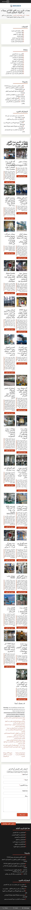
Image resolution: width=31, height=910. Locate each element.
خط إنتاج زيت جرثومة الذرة (17, 62)
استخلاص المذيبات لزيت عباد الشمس (14, 73)
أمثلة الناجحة (20, 36)
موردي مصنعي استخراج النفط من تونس (16, 740)
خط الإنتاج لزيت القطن (17, 66)
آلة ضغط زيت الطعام (18, 34)
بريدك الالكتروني (23, 785)
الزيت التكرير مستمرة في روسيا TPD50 (13, 86)
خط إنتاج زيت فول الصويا (17, 68)
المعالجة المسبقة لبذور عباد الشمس (14, 71)
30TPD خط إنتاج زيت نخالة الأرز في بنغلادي (16, 874)
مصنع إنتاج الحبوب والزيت (17, 41)
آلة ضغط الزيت (19, 32)
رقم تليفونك (25, 790)
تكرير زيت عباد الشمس (17, 54)
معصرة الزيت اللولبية (18, 64)
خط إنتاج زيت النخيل (18, 59)
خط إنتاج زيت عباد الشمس (17, 70)
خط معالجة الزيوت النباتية (17, 39)
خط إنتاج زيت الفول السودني (16, 55)
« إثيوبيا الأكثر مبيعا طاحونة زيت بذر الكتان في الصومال (7, 754)
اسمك (26, 779)
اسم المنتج (25, 774)
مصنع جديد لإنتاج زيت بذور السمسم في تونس (14, 899)
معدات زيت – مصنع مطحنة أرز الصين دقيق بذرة (14, 745)
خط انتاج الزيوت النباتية (17, 38)
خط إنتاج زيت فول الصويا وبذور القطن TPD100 (14, 863)
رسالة (26, 796)
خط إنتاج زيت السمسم (17, 57)
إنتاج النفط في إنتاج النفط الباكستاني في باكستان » (20, 754)
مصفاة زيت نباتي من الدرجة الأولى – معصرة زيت (14, 888)
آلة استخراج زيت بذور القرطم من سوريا (16, 728)
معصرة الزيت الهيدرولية (17, 61)
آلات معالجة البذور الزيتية (17, 30)
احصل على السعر (22, 176)
